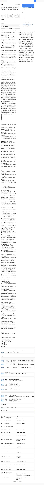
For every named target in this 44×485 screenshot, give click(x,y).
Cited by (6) (28, 24)
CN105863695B (2, 361)
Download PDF (24, 7)
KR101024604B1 (2, 401)
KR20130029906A (2, 395)
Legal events (30, 24)
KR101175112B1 (2, 385)
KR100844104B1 (2, 384)
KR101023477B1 (2, 381)
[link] (8, 20)
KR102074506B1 (2, 373)
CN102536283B (2, 360)
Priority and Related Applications (27, 25)
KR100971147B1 (2, 380)
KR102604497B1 (2, 364)
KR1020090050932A (3, 408)
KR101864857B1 (2, 389)
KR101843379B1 (2, 400)
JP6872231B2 (2, 374)
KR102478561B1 (2, 399)
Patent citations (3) (25, 24)
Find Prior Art (28, 7)
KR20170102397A (2, 379)
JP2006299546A (2, 352)
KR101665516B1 (2, 396)
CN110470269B (2, 363)
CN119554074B (2, 367)
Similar (31, 7)
